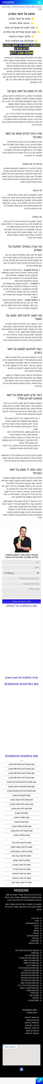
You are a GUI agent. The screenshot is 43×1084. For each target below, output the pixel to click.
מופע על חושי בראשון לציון (21, 852)
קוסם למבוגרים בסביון (21, 795)
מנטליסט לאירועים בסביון (21, 809)
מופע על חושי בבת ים (21, 869)
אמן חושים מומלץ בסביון (21, 826)
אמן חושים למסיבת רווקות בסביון (21, 787)
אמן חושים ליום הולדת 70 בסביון (21, 764)
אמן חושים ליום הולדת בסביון (21, 804)
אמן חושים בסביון (21, 822)
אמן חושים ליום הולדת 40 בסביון (21, 778)
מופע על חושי (30, 7)
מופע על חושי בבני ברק (21, 856)
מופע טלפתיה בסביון (21, 835)
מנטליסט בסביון (21, 813)
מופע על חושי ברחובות (21, 874)
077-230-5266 (21, 53)
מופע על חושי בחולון (21, 860)
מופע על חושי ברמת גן (22, 865)
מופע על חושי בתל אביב (21, 843)
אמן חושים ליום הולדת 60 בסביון (21, 769)
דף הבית (39, 7)
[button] (39, 2)
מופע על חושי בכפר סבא (21, 882)
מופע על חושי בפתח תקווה (21, 847)
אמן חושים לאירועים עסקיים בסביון (21, 791)
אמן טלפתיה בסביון (21, 817)
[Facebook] (21, 1069)
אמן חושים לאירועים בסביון (22, 831)
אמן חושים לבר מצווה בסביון (21, 800)
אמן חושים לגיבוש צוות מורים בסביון (21, 782)
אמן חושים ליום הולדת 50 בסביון (21, 773)
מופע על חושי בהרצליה (21, 878)
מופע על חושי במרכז (18, 7)
